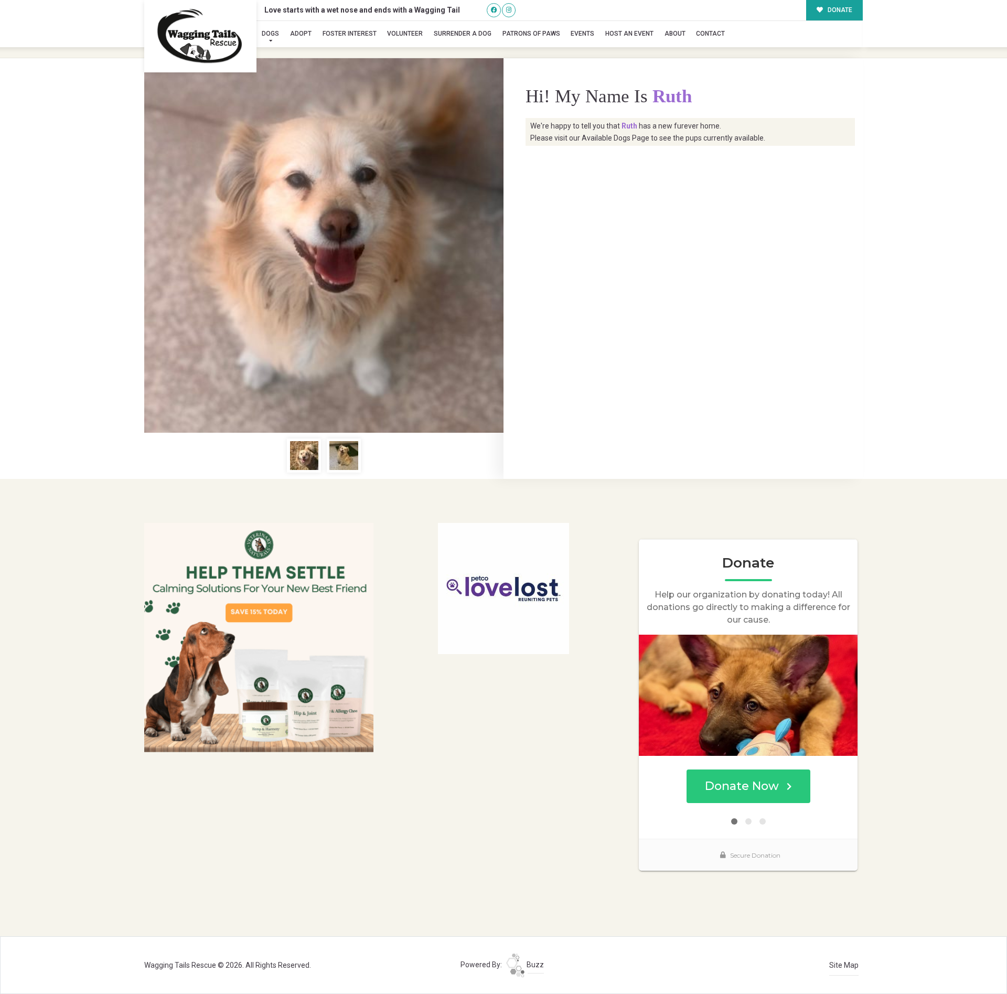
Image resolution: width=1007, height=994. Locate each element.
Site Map (844, 965)
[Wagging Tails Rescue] (200, 36)
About (675, 33)
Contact (710, 33)
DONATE (839, 10)
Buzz (534, 964)
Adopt (301, 33)
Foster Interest (350, 33)
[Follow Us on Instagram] (509, 10)
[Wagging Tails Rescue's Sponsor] (258, 637)
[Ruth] (324, 245)
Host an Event (629, 33)
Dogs (270, 33)
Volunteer (405, 33)
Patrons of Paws (531, 33)
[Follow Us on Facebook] (494, 10)
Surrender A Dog (462, 33)
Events (582, 33)
